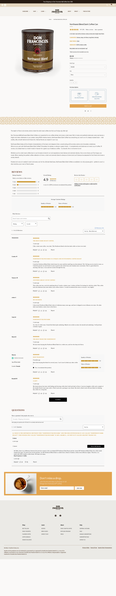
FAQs (81, 531)
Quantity (71, 80)
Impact (76, 11)
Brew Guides (44, 531)
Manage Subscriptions (85, 534)
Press (62, 534)
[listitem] (58, 1)
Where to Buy (44, 534)
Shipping (71, 58)
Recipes (43, 528)
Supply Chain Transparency (105, 547)
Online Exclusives (27, 540)
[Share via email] (91, 111)
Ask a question (99, 29)
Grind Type (72, 63)
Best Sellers (25, 528)
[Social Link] (2, 5)
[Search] (107, 5)
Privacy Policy (85, 547)
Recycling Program (65, 531)
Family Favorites (26, 531)
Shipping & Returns (85, 528)
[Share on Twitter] (88, 111)
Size (71, 71)
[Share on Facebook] (85, 111)
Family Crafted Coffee (66, 528)
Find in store (86, 11)
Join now (79, 488)
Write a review (89, 29)
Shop (34, 11)
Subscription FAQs (84, 537)
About (69, 11)
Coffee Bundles (26, 537)
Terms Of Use (93, 547)
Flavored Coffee (26, 534)
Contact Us (82, 540)
